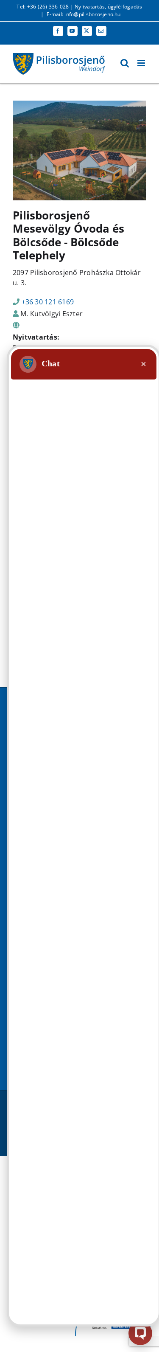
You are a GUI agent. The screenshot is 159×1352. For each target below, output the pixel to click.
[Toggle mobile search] (124, 63)
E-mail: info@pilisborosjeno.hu (84, 14)
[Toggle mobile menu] (141, 63)
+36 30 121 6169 (48, 301)
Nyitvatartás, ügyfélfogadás (108, 6)
